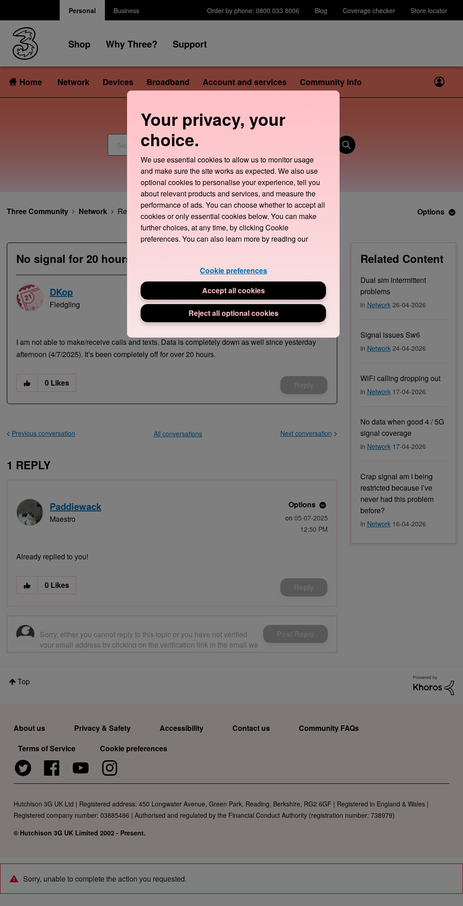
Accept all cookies (233, 290)
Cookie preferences (233, 270)
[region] (233, 214)
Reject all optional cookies (234, 313)
